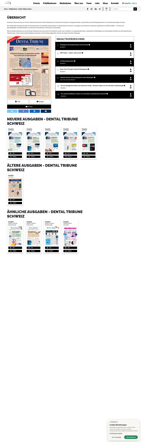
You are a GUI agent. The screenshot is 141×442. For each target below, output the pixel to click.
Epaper (41, 101)
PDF (18, 101)
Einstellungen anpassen (116, 433)
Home (6, 9)
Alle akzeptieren (131, 437)
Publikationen (13, 9)
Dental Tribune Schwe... (26, 9)
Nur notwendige (116, 437)
